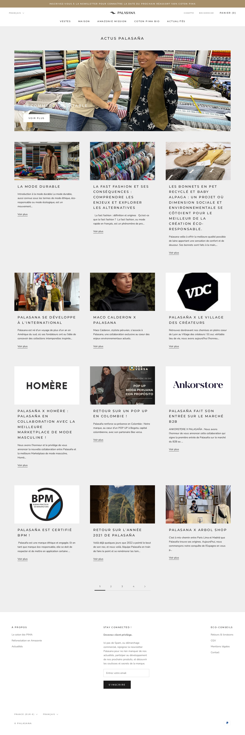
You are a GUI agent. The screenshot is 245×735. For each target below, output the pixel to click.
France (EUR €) (24, 714)
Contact (215, 652)
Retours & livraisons (222, 634)
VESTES (65, 21)
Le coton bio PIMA (22, 634)
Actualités (17, 646)
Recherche (206, 13)
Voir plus (36, 118)
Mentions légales (220, 646)
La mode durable (39, 187)
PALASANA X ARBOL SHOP (198, 530)
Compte (189, 13)
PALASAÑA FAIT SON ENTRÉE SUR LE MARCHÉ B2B (196, 416)
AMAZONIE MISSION (112, 21)
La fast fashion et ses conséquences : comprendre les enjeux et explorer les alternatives (121, 197)
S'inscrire (117, 684)
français (49, 714)
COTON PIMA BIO (147, 21)
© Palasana (23, 723)
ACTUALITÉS (176, 21)
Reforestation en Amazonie (27, 640)
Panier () (228, 12)
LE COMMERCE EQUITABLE (55, 106)
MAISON (84, 21)
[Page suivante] (144, 587)
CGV (213, 640)
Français (15, 13)
